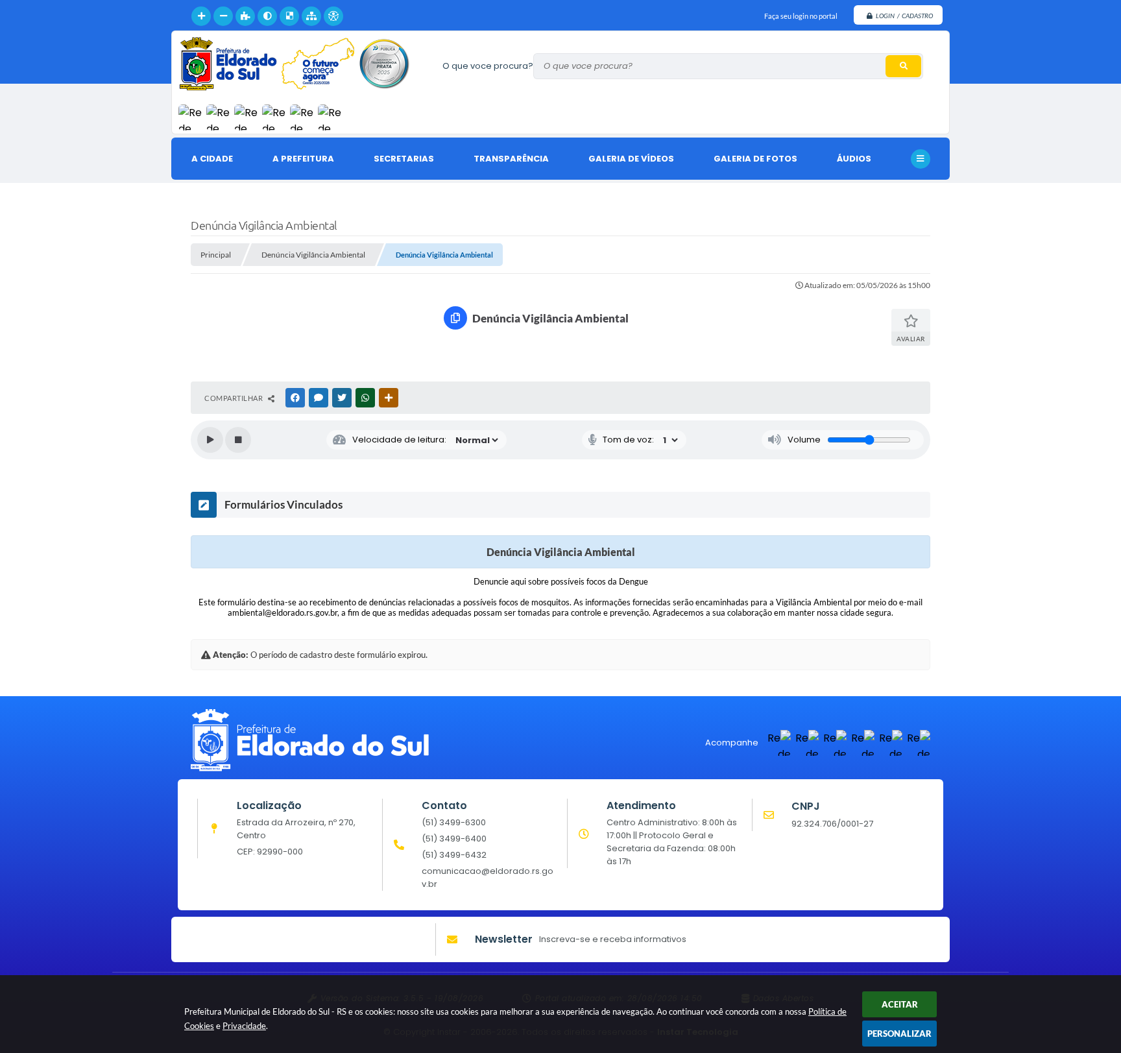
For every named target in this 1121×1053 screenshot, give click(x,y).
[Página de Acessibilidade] (333, 16)
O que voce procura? (487, 66)
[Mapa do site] (311, 16)
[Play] (210, 440)
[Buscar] (903, 66)
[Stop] (238, 440)
